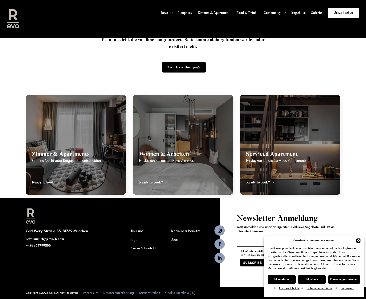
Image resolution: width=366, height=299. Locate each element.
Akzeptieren (282, 279)
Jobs (174, 240)
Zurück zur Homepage (184, 67)
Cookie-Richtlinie (289, 288)
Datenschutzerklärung (320, 288)
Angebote (298, 12)
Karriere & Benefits (185, 231)
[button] (358, 240)
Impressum (347, 288)
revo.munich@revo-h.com (45, 239)
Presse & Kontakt (143, 248)
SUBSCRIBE (252, 262)
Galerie (316, 12)
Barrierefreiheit (149, 292)
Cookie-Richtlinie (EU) (180, 292)
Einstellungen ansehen (344, 279)
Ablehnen (312, 279)
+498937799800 (38, 245)
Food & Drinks (247, 12)
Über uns (136, 231)
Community (272, 12)
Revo (164, 12)
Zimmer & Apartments (214, 12)
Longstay (185, 12)
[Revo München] (13, 18)
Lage (133, 240)
